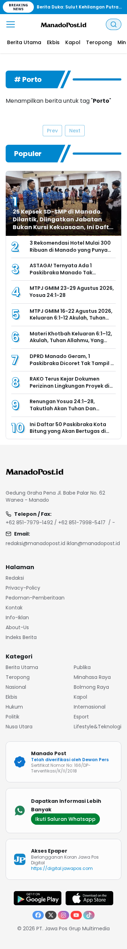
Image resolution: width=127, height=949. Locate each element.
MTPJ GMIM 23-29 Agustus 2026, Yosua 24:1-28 (72, 292)
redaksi (15, 577)
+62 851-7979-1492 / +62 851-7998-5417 (55, 522)
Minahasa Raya (92, 677)
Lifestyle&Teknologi (97, 726)
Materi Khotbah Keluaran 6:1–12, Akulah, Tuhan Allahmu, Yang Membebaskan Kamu (71, 340)
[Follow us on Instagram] (63, 915)
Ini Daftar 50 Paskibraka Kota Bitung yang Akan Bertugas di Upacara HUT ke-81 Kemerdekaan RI (68, 435)
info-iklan (17, 617)
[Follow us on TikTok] (89, 915)
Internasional (89, 706)
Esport (81, 716)
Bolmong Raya (91, 687)
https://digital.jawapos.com (62, 868)
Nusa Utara (19, 726)
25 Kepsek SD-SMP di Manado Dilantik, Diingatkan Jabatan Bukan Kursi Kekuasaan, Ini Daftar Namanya (64, 223)
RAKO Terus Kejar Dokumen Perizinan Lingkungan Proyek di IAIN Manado (69, 385)
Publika (82, 667)
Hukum (14, 706)
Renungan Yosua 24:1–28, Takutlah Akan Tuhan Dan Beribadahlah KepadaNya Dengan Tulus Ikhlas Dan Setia (69, 412)
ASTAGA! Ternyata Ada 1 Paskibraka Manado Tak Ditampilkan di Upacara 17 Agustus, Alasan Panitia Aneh (67, 276)
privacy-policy (23, 587)
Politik (12, 716)
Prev (52, 130)
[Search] (113, 24)
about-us (17, 627)
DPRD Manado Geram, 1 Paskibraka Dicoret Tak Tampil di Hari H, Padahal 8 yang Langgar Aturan (72, 367)
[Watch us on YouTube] (76, 915)
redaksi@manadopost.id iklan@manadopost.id (63, 543)
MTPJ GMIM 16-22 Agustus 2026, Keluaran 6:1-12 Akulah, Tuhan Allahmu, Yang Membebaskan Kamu (71, 321)
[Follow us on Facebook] (38, 915)
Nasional (16, 687)
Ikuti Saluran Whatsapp (65, 819)
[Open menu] (10, 24)
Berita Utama (22, 667)
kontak (14, 607)
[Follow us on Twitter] (50, 915)
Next (74, 130)
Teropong (18, 677)
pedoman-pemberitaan (35, 597)
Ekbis (11, 696)
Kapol (80, 696)
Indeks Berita (21, 637)
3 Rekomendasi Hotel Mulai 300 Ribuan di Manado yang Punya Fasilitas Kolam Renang (70, 249)
